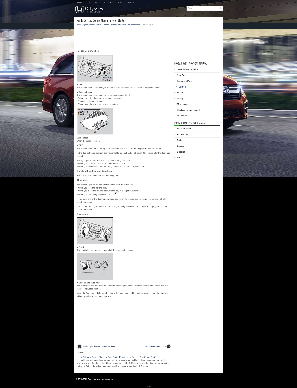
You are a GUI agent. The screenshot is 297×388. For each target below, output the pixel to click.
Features (181, 92)
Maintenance (183, 104)
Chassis (180, 146)
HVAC (180, 157)
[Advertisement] (124, 36)
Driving (180, 98)
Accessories (182, 134)
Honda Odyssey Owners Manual (89, 25)
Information (182, 116)
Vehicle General (184, 129)
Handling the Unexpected (188, 110)
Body (179, 140)
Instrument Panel (184, 81)
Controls (106, 25)
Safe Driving (182, 75)
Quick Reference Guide (187, 69)
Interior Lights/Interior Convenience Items (125, 25)
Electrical (181, 152)
